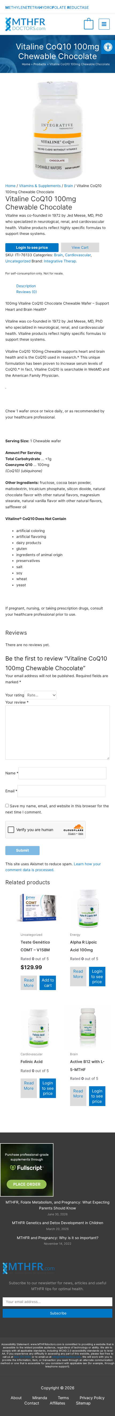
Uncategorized (17, 261)
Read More (29, 982)
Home (10, 186)
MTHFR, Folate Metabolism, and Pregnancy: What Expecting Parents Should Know (57, 1205)
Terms (63, 1397)
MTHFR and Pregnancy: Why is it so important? (57, 1238)
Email (11, 791)
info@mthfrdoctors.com (66, 1356)
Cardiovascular (78, 255)
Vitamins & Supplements (40, 186)
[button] (108, 47)
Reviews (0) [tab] (26, 292)
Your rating (14, 695)
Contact (31, 1403)
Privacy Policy (92, 1397)
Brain (68, 186)
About (16, 1397)
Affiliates (57, 1403)
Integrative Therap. (60, 261)
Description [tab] (26, 286)
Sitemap (83, 1403)
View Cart (80, 247)
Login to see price (32, 247)
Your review (17, 702)
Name (11, 773)
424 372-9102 (22, 1356)
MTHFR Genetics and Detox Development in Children (57, 1223)
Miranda (39, 1397)
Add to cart (48, 982)
